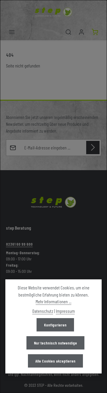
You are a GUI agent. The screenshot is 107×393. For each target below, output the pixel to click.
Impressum (65, 311)
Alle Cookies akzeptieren (55, 360)
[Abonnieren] (93, 147)
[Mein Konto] (81, 32)
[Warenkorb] (95, 32)
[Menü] (12, 32)
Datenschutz (42, 311)
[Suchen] (68, 32)
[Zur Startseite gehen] (53, 12)
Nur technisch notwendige (55, 342)
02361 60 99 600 (19, 244)
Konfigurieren (55, 324)
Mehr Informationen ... (53, 301)
